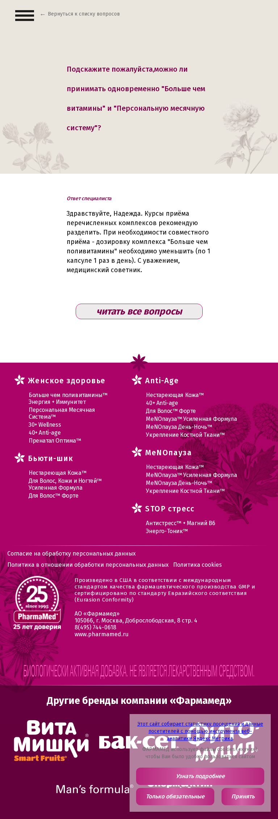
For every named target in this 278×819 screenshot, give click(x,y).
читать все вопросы (139, 311)
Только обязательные (175, 796)
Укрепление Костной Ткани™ (185, 434)
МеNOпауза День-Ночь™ (179, 426)
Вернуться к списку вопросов (84, 14)
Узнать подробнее (200, 776)
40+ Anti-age (44, 432)
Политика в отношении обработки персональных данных (88, 564)
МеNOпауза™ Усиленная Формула (191, 418)
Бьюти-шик (50, 458)
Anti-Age (162, 380)
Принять (242, 796)
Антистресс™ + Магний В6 (180, 523)
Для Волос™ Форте (54, 495)
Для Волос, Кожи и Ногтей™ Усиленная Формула (65, 484)
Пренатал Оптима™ (55, 440)
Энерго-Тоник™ (167, 531)
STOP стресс (169, 509)
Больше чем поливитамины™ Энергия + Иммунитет (68, 398)
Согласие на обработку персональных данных (71, 553)
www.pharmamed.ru (102, 634)
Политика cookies (197, 564)
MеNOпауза (168, 452)
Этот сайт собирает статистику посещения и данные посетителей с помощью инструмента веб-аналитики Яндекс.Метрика (200, 731)
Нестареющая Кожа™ (57, 472)
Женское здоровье (66, 380)
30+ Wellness (45, 424)
